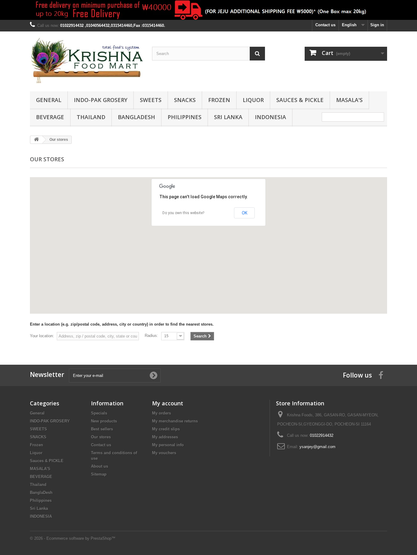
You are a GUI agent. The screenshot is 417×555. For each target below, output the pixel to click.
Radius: (151, 335)
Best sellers (102, 429)
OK (244, 212)
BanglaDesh (136, 117)
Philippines (184, 117)
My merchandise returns (175, 421)
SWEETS (150, 100)
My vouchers (164, 453)
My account (167, 403)
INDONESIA (270, 117)
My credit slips (166, 429)
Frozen (219, 100)
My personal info (168, 445)
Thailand (91, 117)
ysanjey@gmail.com (317, 446)
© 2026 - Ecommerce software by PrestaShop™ (72, 538)
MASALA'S (349, 100)
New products (104, 421)
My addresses (165, 437)
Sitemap (99, 474)
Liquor (253, 100)
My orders (161, 413)
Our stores (101, 437)
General (48, 100)
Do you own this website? (183, 213)
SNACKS (185, 100)
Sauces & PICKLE (300, 100)
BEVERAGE (50, 117)
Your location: (42, 336)
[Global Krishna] (86, 60)
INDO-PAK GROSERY (100, 100)
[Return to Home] (36, 140)
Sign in (377, 25)
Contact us (325, 25)
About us (99, 466)
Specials (99, 413)
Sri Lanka (228, 117)
